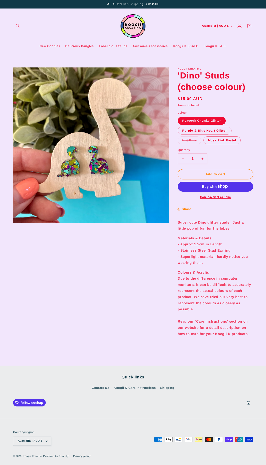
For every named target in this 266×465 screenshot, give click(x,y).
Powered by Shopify (56, 456)
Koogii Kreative (32, 456)
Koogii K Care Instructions (135, 387)
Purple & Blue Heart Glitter (204, 130)
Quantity (184, 150)
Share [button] (186, 208)
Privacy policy (82, 456)
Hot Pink (191, 141)
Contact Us (100, 387)
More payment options (215, 196)
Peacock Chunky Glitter (201, 120)
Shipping (167, 387)
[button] (18, 26)
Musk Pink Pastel (222, 140)
